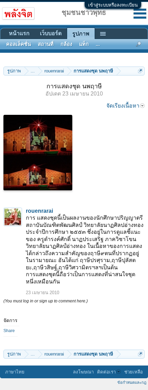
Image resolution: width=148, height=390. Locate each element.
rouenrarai (39, 211)
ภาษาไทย (14, 371)
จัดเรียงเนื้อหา (122, 106)
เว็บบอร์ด (51, 33)
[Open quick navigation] (140, 71)
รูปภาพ (80, 34)
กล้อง (66, 44)
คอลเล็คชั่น (18, 44)
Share (9, 330)
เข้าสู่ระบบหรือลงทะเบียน (113, 5)
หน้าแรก (19, 33)
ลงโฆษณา (83, 371)
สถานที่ (46, 44)
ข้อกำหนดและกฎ (131, 382)
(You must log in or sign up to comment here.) (45, 301)
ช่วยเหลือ (133, 371)
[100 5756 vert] (37, 152)
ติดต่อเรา (106, 371)
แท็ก (84, 44)
